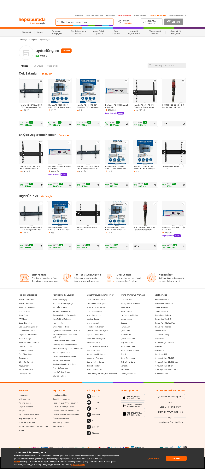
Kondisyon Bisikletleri (129, 374)
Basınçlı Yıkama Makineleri (131, 303)
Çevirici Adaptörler (128, 339)
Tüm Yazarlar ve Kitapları (164, 303)
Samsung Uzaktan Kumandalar (65, 345)
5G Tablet (158, 346)
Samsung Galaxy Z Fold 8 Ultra (166, 362)
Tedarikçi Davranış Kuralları (63, 407)
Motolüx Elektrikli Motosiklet (64, 341)
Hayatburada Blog (60, 395)
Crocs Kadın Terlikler (61, 327)
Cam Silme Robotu (26, 354)
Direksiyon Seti (25, 374)
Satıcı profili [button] (52, 66)
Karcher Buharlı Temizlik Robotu (65, 364)
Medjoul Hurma (93, 319)
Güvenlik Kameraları (26, 331)
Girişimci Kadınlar (124, 15)
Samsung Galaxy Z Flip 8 (164, 366)
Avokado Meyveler (94, 315)
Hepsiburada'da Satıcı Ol (177, 15)
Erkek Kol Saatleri (26, 362)
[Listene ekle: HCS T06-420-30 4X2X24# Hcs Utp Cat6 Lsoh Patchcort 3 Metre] (183, 81)
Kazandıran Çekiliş (162, 335)
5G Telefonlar (160, 350)
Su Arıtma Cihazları (26, 350)
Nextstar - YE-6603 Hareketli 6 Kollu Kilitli (116, 106)
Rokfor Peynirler (93, 366)
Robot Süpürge (25, 339)
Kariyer (22, 411)
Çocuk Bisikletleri (25, 323)
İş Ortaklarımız (24, 399)
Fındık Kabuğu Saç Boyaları (97, 346)
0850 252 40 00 (170, 412)
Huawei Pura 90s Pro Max (165, 323)
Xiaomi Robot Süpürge (61, 360)
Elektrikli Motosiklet (26, 300)
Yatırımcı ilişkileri (25, 403)
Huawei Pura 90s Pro (163, 327)
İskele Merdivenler (94, 370)
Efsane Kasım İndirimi (163, 315)
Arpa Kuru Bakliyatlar (95, 335)
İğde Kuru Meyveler (94, 311)
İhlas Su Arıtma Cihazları (62, 372)
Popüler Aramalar (161, 307)
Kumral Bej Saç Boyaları (96, 362)
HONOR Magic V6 (161, 374)
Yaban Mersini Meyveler (96, 300)
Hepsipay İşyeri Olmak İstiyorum (65, 403)
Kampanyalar (111, 15)
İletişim (21, 430)
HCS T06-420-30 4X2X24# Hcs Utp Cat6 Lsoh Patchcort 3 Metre (173, 106)
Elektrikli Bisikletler (26, 303)
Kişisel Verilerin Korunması (29, 415)
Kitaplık (123, 354)
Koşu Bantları (24, 366)
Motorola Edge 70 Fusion (164, 342)
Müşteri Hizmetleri (140, 15)
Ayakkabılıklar (126, 335)
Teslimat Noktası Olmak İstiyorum (66, 415)
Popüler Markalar (161, 311)
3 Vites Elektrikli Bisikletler (97, 354)
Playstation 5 (159, 339)
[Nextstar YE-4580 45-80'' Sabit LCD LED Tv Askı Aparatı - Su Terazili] (60, 91)
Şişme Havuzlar (127, 311)
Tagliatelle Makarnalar (95, 327)
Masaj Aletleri (126, 307)
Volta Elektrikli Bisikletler (62, 319)
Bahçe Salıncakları (128, 346)
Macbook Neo (160, 331)
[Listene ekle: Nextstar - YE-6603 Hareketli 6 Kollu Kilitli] (126, 81)
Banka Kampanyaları (61, 422)
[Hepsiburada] (32, 19)
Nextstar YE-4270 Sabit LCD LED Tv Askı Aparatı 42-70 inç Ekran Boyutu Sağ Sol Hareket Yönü (31, 106)
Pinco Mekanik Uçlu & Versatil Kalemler (68, 349)
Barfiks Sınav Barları (128, 362)
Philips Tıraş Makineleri (62, 352)
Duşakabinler (24, 358)
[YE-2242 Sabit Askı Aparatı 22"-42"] (174, 152)
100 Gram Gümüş (25, 346)
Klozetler (124, 323)
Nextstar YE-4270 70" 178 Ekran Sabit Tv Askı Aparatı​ (144, 106)
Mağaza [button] (24, 66)
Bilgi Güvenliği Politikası (28, 418)
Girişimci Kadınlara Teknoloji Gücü (66, 411)
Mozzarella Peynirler (95, 358)
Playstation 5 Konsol (27, 307)
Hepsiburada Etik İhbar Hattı (170, 422)
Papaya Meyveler (94, 342)
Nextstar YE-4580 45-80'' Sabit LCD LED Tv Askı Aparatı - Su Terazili (59, 106)
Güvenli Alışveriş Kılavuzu (28, 422)
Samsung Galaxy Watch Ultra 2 (166, 370)
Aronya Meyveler (93, 323)
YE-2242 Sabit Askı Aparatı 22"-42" (172, 167)
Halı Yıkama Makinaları (129, 315)
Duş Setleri (125, 370)
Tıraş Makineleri (127, 300)
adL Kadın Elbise (59, 376)
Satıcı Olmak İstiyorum (61, 399)
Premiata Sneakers (60, 368)
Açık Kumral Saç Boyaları (96, 307)
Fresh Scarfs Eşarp (60, 300)
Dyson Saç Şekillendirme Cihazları (66, 331)
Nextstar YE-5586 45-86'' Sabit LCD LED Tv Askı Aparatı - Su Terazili (88, 106)
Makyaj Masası (126, 319)
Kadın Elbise (23, 315)
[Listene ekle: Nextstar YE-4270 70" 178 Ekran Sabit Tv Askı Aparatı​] (154, 81)
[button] (31, 123)
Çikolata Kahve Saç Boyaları (97, 331)
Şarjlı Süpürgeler (127, 342)
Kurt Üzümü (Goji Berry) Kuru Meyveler (102, 374)
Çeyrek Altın (125, 331)
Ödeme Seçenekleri (61, 418)
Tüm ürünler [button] (38, 66)
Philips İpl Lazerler (60, 307)
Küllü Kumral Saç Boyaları (96, 303)
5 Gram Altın (125, 327)
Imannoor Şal (58, 323)
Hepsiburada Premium (158, 15)
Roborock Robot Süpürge (63, 303)
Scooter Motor (24, 311)
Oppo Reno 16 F (161, 354)
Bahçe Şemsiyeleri (128, 358)
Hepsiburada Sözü (162, 300)
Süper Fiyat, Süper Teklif (94, 15)
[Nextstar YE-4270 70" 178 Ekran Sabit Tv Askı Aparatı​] (145, 91)
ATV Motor (23, 319)
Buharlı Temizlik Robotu (130, 350)
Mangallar (124, 366)
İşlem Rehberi (58, 426)
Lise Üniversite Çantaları (28, 327)
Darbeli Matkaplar (94, 350)
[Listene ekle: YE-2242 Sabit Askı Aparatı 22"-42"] (183, 142)
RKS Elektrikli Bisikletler (62, 311)
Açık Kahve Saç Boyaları (96, 339)
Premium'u (35, 23)
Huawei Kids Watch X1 (163, 319)
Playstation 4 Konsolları (28, 335)
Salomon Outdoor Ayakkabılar (64, 315)
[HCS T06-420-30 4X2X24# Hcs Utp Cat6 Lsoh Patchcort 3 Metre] (174, 91)
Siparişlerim (79, 15)
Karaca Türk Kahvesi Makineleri (65, 356)
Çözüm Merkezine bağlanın (170, 396)
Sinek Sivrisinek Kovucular (29, 342)
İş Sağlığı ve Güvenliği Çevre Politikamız (34, 426)
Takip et (66, 50)
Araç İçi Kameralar (26, 370)
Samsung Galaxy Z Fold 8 (164, 358)
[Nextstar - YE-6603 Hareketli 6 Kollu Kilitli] (117, 91)
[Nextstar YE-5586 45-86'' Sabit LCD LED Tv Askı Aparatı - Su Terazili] (88, 91)
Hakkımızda (23, 395)
